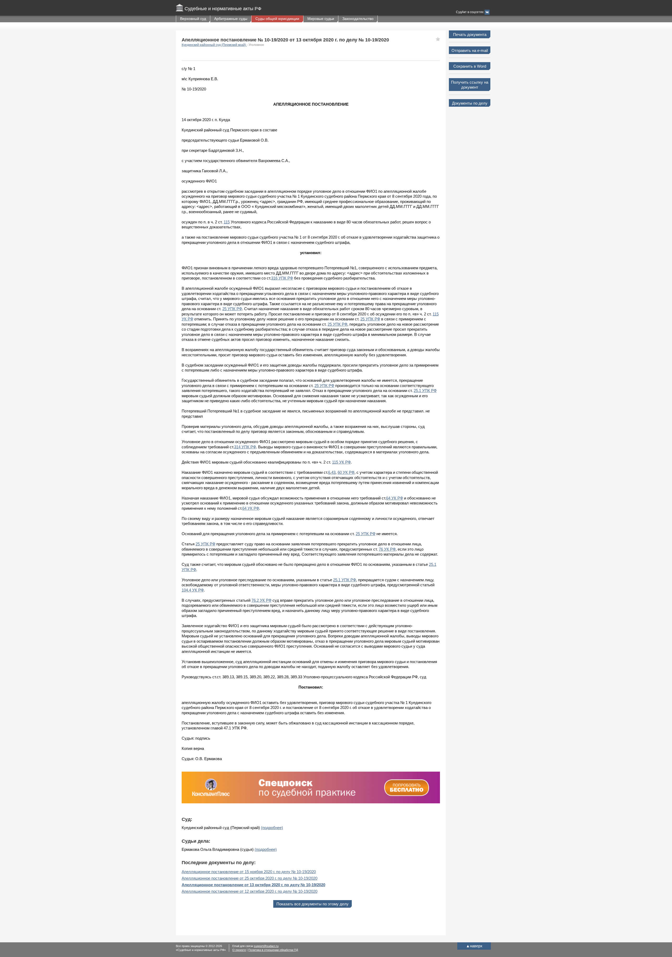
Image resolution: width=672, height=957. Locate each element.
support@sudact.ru (266, 946)
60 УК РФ (346, 472)
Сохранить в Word (469, 66)
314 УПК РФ (245, 447)
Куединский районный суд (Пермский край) (214, 45)
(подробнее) (272, 827)
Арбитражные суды (230, 19)
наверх (474, 946)
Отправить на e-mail (470, 50)
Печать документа (469, 34)
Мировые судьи (320, 19)
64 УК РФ (394, 498)
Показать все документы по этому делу (312, 904)
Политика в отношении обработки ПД (273, 949)
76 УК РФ (387, 549)
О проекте (239, 949)
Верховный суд (193, 19)
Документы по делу (469, 103)
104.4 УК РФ (193, 590)
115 (227, 222)
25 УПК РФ (232, 309)
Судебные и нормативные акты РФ (223, 8)
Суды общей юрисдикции (277, 19)
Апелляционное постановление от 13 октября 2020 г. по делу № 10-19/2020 (253, 885)
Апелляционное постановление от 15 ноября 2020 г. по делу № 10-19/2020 (249, 871)
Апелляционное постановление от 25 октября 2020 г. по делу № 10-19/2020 (249, 878)
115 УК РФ (341, 462)
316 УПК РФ (282, 278)
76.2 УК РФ (261, 600)
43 (333, 472)
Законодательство (358, 19)
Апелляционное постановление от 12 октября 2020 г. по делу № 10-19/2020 (249, 891)
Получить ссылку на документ (469, 85)
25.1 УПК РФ (425, 390)
